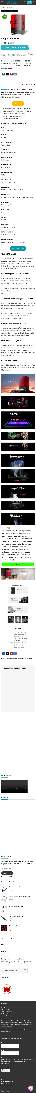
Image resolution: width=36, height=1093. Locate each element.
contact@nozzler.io (7, 1015)
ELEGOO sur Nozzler (18, 248)
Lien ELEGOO (18, 103)
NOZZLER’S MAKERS (7, 1081)
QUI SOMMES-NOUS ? (7, 1085)
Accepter (18, 564)
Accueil (3, 7)
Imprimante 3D (6, 90)
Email (3, 951)
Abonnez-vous (7, 873)
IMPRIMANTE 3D (5, 11)
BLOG (2, 1079)
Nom (2, 944)
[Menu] (2, 2)
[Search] (25, 2)
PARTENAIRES (5, 1083)
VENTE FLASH (14, 11)
